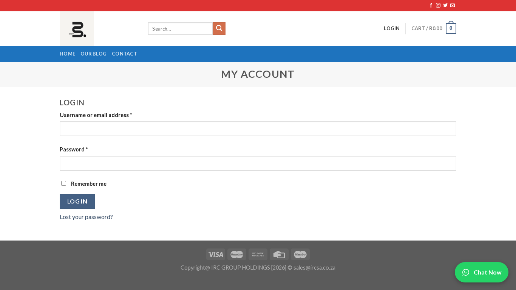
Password (74, 149)
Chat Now (488, 272)
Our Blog (93, 54)
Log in (77, 201)
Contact (124, 54)
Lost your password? (86, 216)
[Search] (219, 28)
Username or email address (96, 115)
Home (67, 54)
